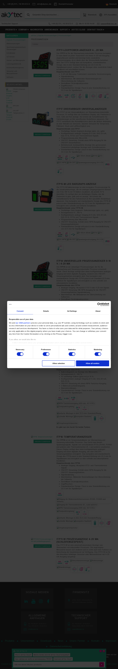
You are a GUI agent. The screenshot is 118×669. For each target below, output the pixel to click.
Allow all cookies (92, 363)
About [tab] (97, 311)
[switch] (46, 354)
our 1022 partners (23, 323)
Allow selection (58, 363)
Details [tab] (46, 311)
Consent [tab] (20, 311)
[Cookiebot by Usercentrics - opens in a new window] (99, 304)
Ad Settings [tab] (72, 311)
